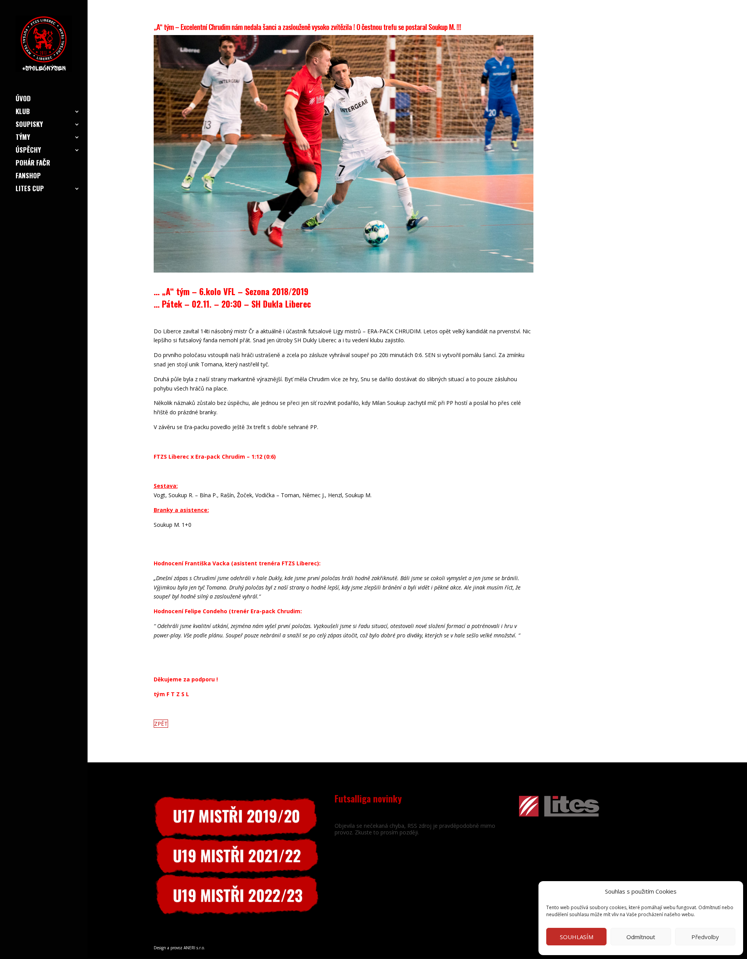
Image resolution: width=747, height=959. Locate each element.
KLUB (23, 112)
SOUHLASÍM (576, 937)
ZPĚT (161, 723)
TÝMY (23, 138)
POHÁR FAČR (33, 163)
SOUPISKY (29, 125)
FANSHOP (28, 176)
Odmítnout (640, 937)
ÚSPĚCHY (28, 151)
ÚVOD (23, 99)
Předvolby (705, 937)
